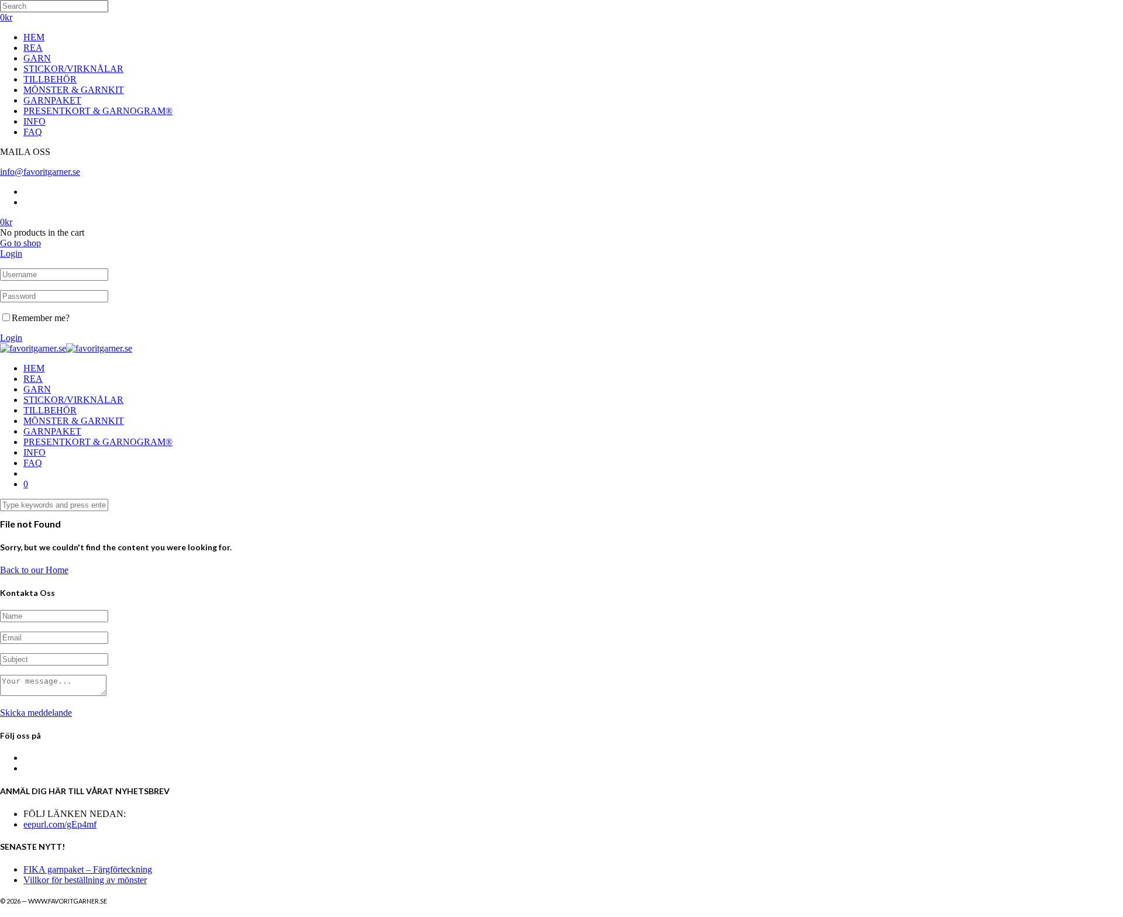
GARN (37, 58)
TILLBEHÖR (50, 79)
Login (11, 253)
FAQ (32, 132)
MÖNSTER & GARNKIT (73, 90)
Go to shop (20, 243)
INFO (34, 121)
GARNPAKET (52, 100)
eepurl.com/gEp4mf (60, 824)
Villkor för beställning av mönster (85, 880)
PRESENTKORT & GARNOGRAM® (98, 111)
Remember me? (41, 318)
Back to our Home (34, 570)
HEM (33, 37)
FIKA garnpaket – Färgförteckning (87, 869)
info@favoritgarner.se (40, 172)
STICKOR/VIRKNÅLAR (73, 69)
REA (33, 48)
